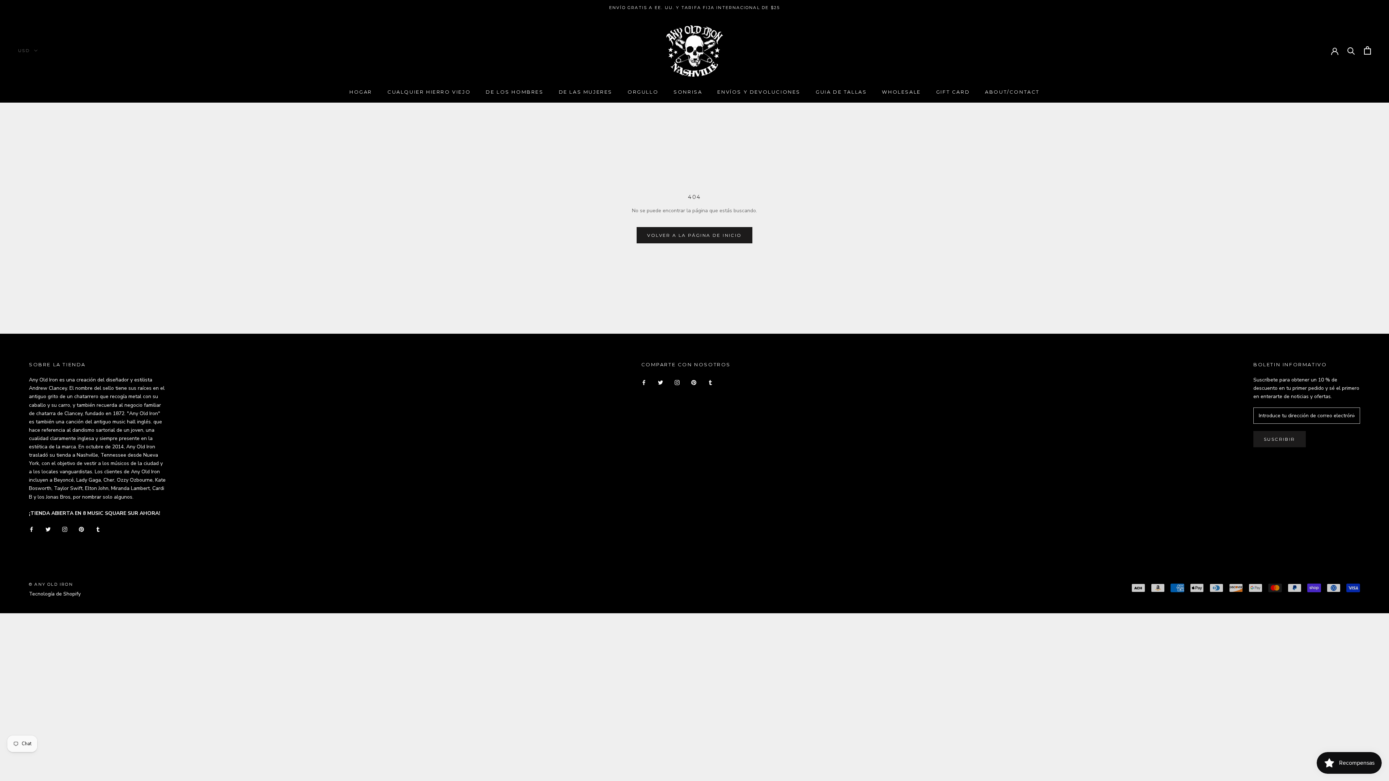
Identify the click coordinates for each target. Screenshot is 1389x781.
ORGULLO (643, 92)
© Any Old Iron (51, 584)
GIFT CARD (953, 92)
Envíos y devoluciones (758, 92)
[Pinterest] (81, 529)
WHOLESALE (901, 92)
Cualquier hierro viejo (429, 92)
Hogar (360, 92)
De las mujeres (585, 92)
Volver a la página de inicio (694, 235)
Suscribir (1279, 439)
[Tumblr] (98, 529)
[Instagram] (64, 529)
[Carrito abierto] (1367, 50)
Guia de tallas (841, 92)
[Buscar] (1351, 50)
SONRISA (688, 92)
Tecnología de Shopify (55, 593)
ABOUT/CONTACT (1012, 92)
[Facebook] (31, 529)
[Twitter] (48, 529)
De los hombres (514, 92)
